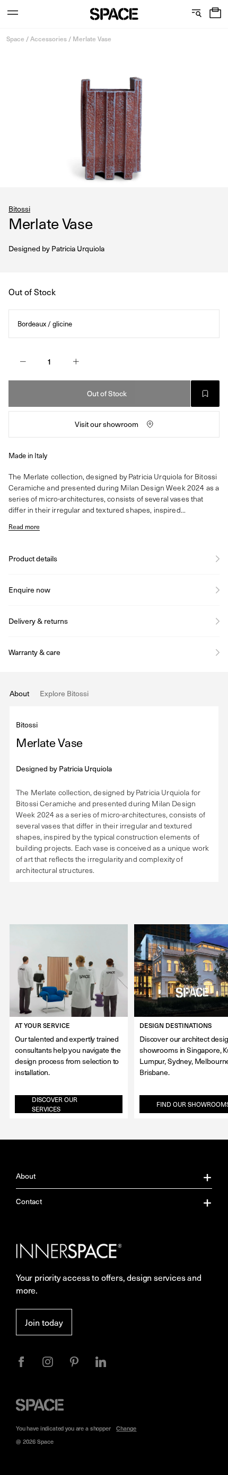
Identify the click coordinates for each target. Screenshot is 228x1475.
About (26, 1175)
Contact (29, 1201)
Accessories (48, 38)
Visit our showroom (106, 424)
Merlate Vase (92, 38)
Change (126, 1428)
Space (15, 38)
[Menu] (12, 14)
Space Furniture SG (114, 14)
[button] (215, 14)
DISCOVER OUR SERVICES (54, 1104)
